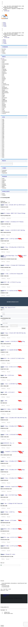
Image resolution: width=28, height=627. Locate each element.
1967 (3, 119)
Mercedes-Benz (5, 92)
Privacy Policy (6, 594)
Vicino (2, 625)
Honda (3, 77)
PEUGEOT (4, 97)
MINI (3, 94)
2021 (3, 153)
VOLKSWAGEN (6, 112)
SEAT (3, 103)
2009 (3, 137)
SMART (4, 105)
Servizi (4, 24)
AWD (3, 181)
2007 (3, 135)
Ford (3, 75)
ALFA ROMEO (5, 64)
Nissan (3, 95)
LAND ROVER (5, 84)
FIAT (3, 74)
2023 (3, 155)
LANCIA (4, 83)
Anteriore (4, 180)
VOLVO (4, 113)
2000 (3, 127)
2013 (3, 142)
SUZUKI (4, 107)
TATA (3, 108)
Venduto (4, 53)
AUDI (3, 65)
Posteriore (4, 185)
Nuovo (3, 50)
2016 (3, 146)
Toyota (3, 110)
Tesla (3, 109)
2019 (3, 150)
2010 (3, 138)
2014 (3, 144)
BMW (3, 67)
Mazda (3, 90)
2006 (3, 133)
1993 (3, 122)
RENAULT (4, 101)
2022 (3, 154)
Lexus (3, 86)
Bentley (3, 66)
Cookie (4, 595)
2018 (3, 149)
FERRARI (4, 73)
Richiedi (14, 325)
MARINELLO (5, 88)
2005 (3, 132)
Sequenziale (4, 172)
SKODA (4, 104)
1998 (3, 125)
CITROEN (4, 70)
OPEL (3, 96)
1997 (3, 124)
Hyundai (4, 78)
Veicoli (4, 23)
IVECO (3, 79)
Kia (3, 82)
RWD (3, 186)
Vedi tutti (2, 58)
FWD (3, 182)
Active (3, 193)
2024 (3, 157)
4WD (3, 178)
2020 (3, 151)
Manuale (4, 171)
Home (4, 22)
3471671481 (6, 10)
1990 (3, 120)
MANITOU (4, 87)
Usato (3, 51)
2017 (3, 148)
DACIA (3, 71)
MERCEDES (5, 91)
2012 (3, 141)
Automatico (4, 170)
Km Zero (4, 49)
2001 (3, 128)
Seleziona (4, 187)
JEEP (3, 80)
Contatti (4, 26)
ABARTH (4, 60)
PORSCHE (4, 100)
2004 (3, 131)
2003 (3, 129)
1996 (3, 123)
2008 (3, 136)
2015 (3, 145)
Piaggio (3, 99)
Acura (3, 61)
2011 (3, 140)
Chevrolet (4, 69)
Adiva (3, 62)
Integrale (4, 184)
